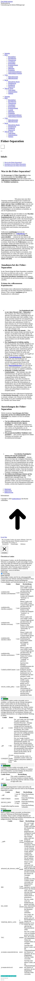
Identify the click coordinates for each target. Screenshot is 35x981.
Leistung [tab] (3, 764)
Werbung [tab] (3, 809)
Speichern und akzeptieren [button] (8, 976)
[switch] (1, 698)
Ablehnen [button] (22, 544)
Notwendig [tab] (4, 572)
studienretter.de (16, 498)
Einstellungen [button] (14, 544)
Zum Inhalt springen (7, 1)
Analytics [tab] (3, 697)
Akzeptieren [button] (5, 544)
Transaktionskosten (15, 357)
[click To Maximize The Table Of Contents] (2, 147)
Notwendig (6, 574)
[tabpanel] (17, 636)
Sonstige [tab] (3, 783)
